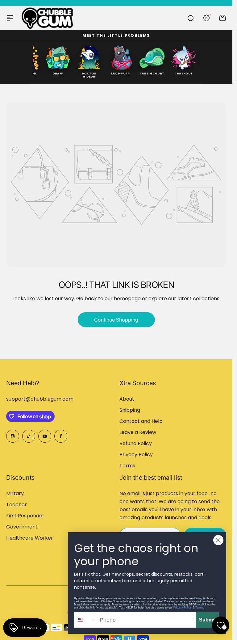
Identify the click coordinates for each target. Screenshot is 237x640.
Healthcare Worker (29, 537)
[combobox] (85, 620)
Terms (127, 465)
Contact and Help (141, 421)
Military (15, 493)
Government (22, 526)
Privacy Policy (136, 454)
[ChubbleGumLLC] (47, 17)
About (126, 398)
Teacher (16, 504)
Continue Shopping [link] (116, 320)
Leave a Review (137, 432)
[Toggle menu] (10, 18)
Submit (207, 619)
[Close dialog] (218, 540)
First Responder (25, 515)
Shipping (129, 410)
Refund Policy (135, 443)
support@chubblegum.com (39, 398)
